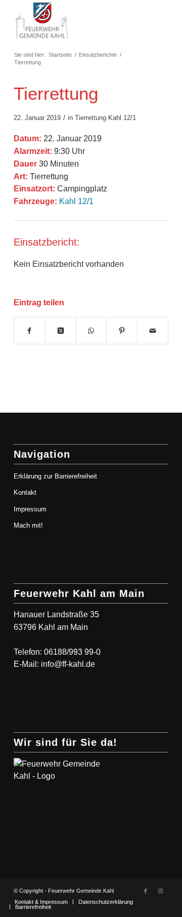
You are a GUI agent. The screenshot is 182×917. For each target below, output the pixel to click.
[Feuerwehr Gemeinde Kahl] (76, 20)
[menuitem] (41, 901)
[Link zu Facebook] (145, 890)
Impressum (30, 509)
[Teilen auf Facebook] (29, 330)
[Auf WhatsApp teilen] (91, 330)
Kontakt (25, 492)
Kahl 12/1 (122, 118)
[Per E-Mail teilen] (153, 330)
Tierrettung (90, 118)
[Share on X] (61, 330)
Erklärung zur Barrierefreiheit (55, 476)
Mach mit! (28, 525)
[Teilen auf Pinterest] (122, 330)
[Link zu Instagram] (160, 890)
